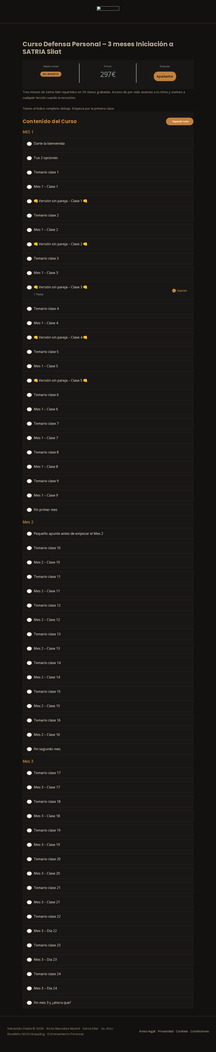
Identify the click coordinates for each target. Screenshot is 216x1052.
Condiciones (199, 1031)
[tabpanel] (108, 100)
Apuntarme (165, 76)
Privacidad (165, 1031)
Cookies (182, 1031)
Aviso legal (147, 1031)
